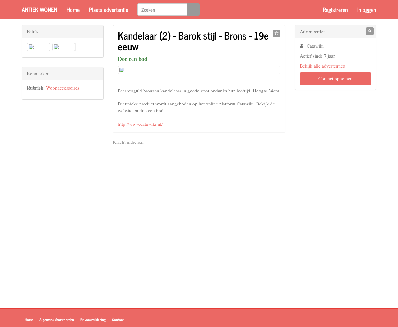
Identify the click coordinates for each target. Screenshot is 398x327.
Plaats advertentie (108, 9)
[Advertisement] (63, 202)
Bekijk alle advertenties (322, 66)
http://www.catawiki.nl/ (140, 124)
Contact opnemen (335, 78)
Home (73, 9)
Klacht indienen (128, 142)
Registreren (335, 9)
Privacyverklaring (93, 319)
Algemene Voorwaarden (56, 319)
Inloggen (366, 9)
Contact (118, 319)
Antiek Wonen (39, 9)
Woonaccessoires (62, 88)
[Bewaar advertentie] (276, 33)
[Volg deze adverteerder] (370, 31)
